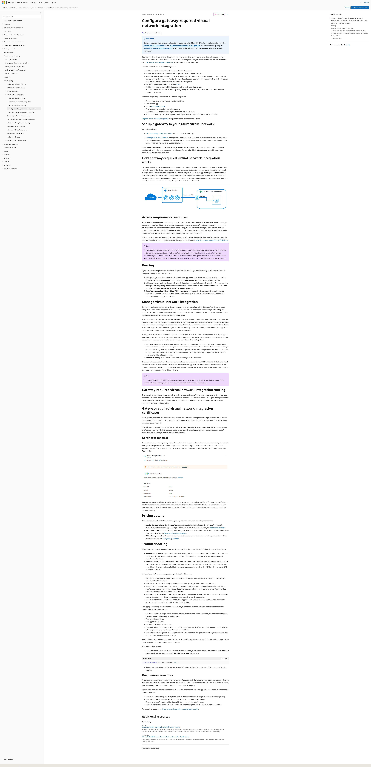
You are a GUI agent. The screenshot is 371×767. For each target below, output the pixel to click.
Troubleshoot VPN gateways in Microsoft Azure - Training (161, 727)
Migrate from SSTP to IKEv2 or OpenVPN (185, 46)
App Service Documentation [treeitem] (13, 21)
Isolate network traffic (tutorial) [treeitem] (15, 70)
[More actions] (227, 14)
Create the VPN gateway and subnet (159, 133)
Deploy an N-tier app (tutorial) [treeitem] (15, 66)
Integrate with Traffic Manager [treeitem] (17, 130)
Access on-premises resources (340, 23)
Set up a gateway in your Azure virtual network (346, 18)
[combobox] (21, 16)
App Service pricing (217, 528)
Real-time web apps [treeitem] (13, 137)
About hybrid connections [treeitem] (15, 133)
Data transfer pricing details (174, 533)
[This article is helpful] (347, 45)
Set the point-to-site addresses (157, 138)
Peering (333, 26)
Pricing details (335, 36)
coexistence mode (207, 253)
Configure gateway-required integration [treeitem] (22, 109)
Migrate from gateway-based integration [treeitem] (22, 112)
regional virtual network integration (158, 48)
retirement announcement (154, 46)
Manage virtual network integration (342, 28)
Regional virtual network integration (155, 119)
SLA (177, 84)
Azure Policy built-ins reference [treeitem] (15, 140)
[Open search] (361, 2)
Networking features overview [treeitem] (16, 84)
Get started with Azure (360, 8)
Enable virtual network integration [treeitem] (20, 102)
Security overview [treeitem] (11, 59)
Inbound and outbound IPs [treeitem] (16, 88)
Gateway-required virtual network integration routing (348, 31)
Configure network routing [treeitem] (17, 105)
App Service (158, 14)
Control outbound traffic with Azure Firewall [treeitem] (21, 119)
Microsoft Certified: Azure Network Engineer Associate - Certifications (165, 737)
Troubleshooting (336, 38)
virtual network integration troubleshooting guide (180, 709)
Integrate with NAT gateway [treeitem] (16, 126)
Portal (347, 8)
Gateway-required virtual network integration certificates (349, 33)
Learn (144, 14)
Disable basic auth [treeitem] (11, 73)
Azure (150, 14)
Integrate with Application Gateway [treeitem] (18, 123)
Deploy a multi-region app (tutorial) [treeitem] (16, 63)
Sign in (366, 2)
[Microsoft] (3, 2)
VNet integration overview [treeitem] (17, 98)
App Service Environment (190, 258)
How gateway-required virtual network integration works (349, 20)
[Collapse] (41, 12)
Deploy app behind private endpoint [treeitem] (19, 116)
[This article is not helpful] (349, 45)
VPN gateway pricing (170, 539)
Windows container (158, 106)
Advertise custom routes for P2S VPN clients (212, 240)
